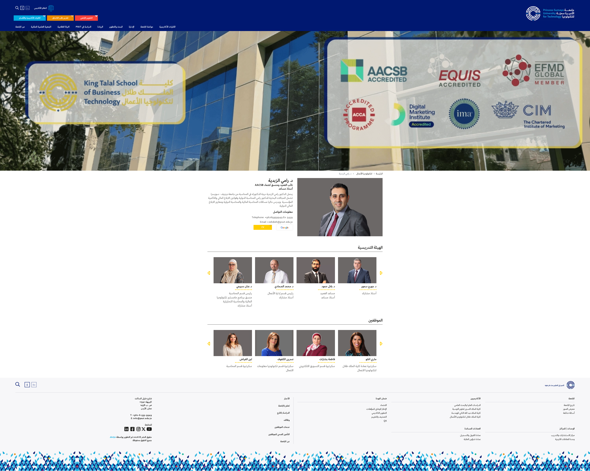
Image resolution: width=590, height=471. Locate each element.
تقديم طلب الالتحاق (60, 18)
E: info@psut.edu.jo (141, 418)
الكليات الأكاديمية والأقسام (29, 18)
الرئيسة (379, 173)
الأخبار (287, 398)
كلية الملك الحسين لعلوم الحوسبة (466, 409)
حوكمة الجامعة (146, 27)
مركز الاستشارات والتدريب (563, 435)
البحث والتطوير (116, 27)
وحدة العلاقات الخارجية (565, 439)
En (27, 8)
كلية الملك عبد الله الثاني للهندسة (466, 413)
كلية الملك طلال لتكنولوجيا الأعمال (465, 417)
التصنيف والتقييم (379, 417)
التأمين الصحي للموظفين (279, 434)
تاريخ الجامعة (569, 405)
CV (262, 227)
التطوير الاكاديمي (379, 413)
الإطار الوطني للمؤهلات (376, 409)
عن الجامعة (20, 27)
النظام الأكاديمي (40, 8)
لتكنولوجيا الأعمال (364, 173)
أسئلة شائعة (569, 413)
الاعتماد (383, 405)
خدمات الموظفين (282, 427)
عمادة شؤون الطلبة (472, 439)
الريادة (100, 27)
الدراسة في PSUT (83, 27)
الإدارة (131, 27)
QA (385, 421)
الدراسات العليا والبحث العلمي (467, 405)
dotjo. (112, 437)
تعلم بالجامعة (284, 406)
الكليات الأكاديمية (167, 27)
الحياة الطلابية (63, 27)
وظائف (287, 420)
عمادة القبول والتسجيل (470, 435)
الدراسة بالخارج (283, 413)
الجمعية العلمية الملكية (41, 27)
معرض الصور (569, 409)
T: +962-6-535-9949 (141, 415)
